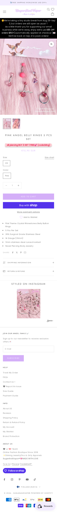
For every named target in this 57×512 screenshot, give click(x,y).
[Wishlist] (52, 9)
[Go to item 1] (7, 123)
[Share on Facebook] (13, 252)
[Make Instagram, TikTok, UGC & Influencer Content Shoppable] (50, 321)
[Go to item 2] (16, 123)
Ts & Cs (6, 464)
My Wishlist (8, 431)
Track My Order (10, 372)
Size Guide (8, 391)
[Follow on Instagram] (12, 479)
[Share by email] (25, 252)
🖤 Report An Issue (12, 386)
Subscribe (13, 358)
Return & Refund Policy (14, 422)
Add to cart (28, 196)
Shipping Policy (10, 417)
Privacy (15, 464)
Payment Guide (10, 395)
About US (7, 408)
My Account (8, 427)
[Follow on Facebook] (4, 479)
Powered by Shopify (42, 493)
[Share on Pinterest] (21, 252)
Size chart (49, 157)
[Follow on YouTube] (27, 479)
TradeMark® (26, 464)
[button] (28, 303)
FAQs (5, 377)
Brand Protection (11, 436)
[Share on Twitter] (17, 252)
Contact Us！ (9, 381)
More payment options (28, 212)
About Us (8, 444)
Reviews (7, 413)
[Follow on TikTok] (34, 479)
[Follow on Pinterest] (19, 479)
